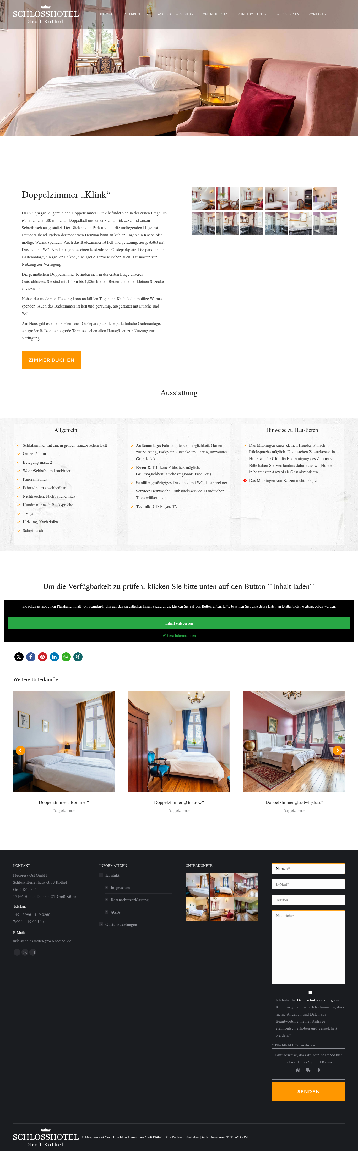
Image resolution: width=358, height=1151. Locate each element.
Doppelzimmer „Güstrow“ (179, 802)
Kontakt (112, 875)
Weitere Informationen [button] (179, 635)
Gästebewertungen (121, 924)
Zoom (57, 741)
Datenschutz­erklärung (130, 900)
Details (71, 741)
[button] (19, 656)
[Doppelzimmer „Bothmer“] (198, 885)
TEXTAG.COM (237, 1137)
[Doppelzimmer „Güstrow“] (222, 885)
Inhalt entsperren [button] (179, 623)
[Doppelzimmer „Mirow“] (246, 909)
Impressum (120, 887)
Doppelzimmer (63, 810)
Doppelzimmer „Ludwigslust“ (294, 802)
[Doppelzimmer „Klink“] (203, 223)
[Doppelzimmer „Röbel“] (198, 909)
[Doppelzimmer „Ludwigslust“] (246, 885)
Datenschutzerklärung (315, 999)
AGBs (116, 912)
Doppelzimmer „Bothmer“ (64, 802)
